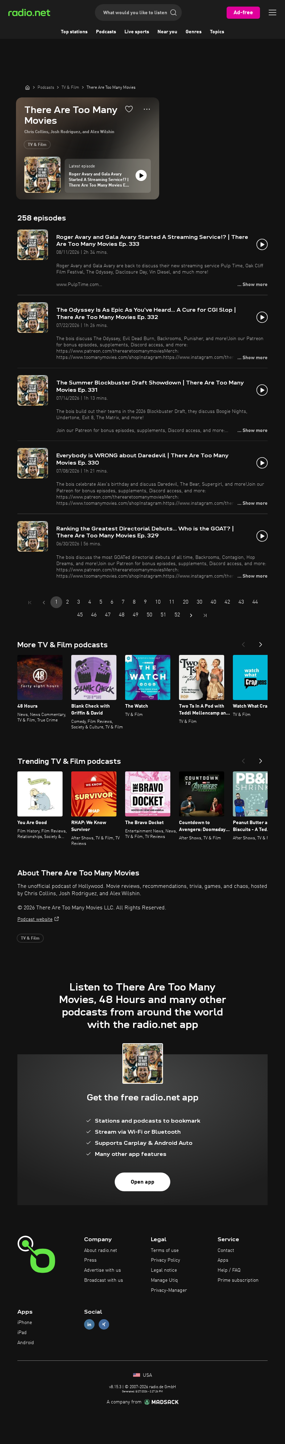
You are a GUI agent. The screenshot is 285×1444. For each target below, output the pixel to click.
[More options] (147, 109)
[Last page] (205, 615)
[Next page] (191, 615)
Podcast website (34, 919)
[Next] (261, 642)
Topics (217, 31)
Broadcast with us (103, 1280)
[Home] (27, 87)
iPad (22, 1332)
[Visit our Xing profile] (104, 1324)
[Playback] (141, 175)
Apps (223, 1260)
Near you (167, 31)
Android (25, 1342)
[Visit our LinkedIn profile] (89, 1324)
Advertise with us (102, 1270)
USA (146, 1375)
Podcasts (106, 31)
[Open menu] (272, 12)
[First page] (29, 602)
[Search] (173, 12)
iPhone (24, 1322)
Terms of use (165, 1250)
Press (90, 1260)
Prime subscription (238, 1280)
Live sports (136, 31)
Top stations (74, 31)
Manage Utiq (164, 1280)
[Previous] (243, 642)
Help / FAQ (229, 1270)
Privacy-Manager (169, 1290)
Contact (226, 1250)
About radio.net (100, 1250)
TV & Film (37, 145)
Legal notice (164, 1270)
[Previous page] (43, 602)
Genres (194, 31)
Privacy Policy (165, 1260)
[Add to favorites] (129, 108)
